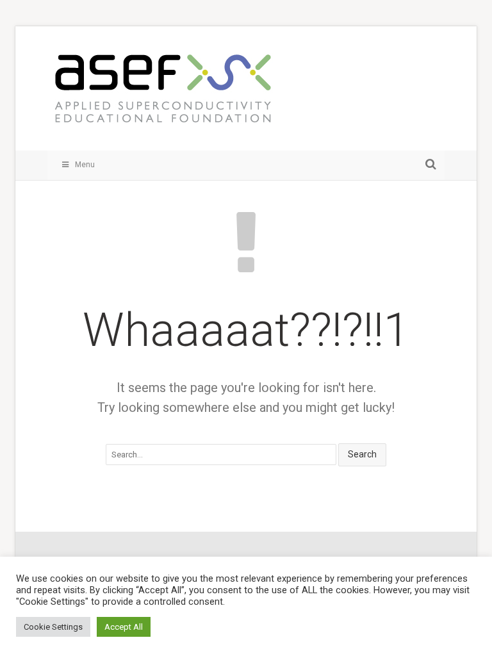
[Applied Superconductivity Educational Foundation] (162, 94)
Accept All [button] (123, 627)
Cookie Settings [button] (53, 627)
